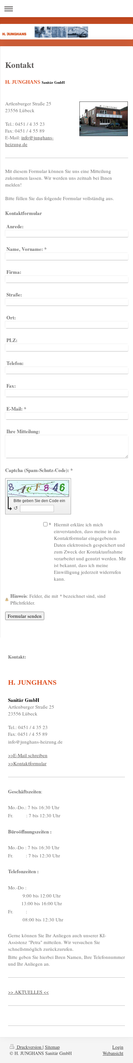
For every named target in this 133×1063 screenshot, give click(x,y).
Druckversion (29, 1047)
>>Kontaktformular (27, 763)
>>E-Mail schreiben (27, 755)
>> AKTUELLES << (28, 992)
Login (117, 1047)
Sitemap (52, 1047)
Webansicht (113, 1053)
